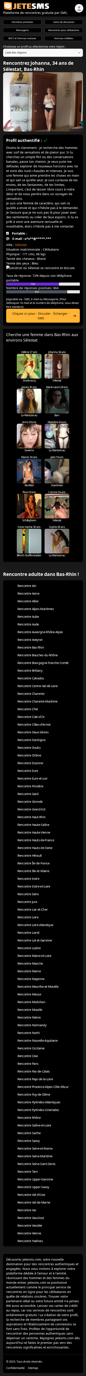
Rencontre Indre (28, 879)
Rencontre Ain (26, 586)
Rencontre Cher (27, 709)
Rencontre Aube (28, 616)
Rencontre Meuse (29, 994)
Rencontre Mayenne (31, 979)
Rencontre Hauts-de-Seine (34, 848)
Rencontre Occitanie (31, 1048)
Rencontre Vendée (29, 1225)
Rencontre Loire (28, 917)
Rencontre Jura (27, 902)
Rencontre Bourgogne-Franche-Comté (43, 663)
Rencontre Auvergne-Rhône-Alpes (40, 632)
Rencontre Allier (28, 601)
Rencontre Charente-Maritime (37, 701)
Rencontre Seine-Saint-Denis (36, 1164)
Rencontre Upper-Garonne (35, 1179)
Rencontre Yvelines (30, 1241)
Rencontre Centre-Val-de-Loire (37, 686)
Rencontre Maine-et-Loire (34, 956)
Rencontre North (28, 1033)
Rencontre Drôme (29, 755)
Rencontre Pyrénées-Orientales (38, 1110)
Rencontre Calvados (30, 678)
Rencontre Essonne (30, 763)
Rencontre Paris (28, 1064)
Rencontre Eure (27, 771)
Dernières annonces (22, 22)
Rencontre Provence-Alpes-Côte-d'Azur (43, 1087)
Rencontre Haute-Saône (33, 825)
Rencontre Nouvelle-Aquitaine (37, 1040)
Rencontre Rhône (29, 1117)
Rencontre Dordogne (31, 740)
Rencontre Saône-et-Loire (34, 1125)
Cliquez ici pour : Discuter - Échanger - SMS (40, 315)
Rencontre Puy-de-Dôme (33, 1094)
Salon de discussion (63, 22)
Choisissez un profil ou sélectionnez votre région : (34, 46)
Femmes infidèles (63, 38)
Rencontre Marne (29, 971)
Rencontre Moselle (29, 1010)
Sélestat (21, 245)
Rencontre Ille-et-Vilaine (33, 871)
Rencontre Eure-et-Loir (32, 778)
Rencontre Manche (30, 963)
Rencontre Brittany (29, 670)
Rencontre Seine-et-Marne (35, 1148)
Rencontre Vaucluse (30, 1218)
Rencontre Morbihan (31, 1002)
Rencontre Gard (28, 794)
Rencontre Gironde (30, 801)
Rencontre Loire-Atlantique (35, 925)
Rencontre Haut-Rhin (31, 817)
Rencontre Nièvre (29, 1017)
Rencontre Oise (27, 1056)
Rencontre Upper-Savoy (33, 1187)
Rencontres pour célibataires (63, 30)
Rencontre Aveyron (30, 640)
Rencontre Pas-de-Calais (33, 1071)
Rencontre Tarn (27, 1171)
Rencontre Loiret (28, 932)
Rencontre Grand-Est (31, 809)
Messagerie (22, 30)
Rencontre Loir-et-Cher (32, 909)
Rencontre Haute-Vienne (33, 832)
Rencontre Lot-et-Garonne (34, 940)
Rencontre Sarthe (29, 1133)
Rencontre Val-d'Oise (31, 1195)
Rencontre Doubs (29, 747)
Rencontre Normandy (31, 1025)
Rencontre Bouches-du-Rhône (37, 655)
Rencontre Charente (30, 694)
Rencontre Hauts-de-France (35, 840)
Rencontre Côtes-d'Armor (34, 724)
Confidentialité (15, 1368)
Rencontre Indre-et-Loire (33, 886)
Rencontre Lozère (29, 948)
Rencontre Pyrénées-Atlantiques (38, 1102)
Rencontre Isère (28, 894)
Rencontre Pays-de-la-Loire (35, 1079)
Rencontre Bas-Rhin (30, 647)
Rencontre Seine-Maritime (34, 1156)
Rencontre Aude (28, 624)
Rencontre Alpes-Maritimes (35, 609)
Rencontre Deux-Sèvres (33, 732)
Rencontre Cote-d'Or (31, 717)
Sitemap (33, 1368)
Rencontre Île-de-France (33, 863)
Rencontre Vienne (29, 1233)
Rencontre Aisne (28, 593)
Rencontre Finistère (30, 786)
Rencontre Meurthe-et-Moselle (37, 986)
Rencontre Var (26, 1210)
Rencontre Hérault (29, 855)
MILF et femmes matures (22, 38)
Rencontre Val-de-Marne (33, 1202)
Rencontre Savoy (28, 1141)
